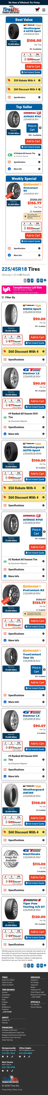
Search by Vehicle (8, 980)
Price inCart (32, 128)
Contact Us (6, 1020)
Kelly (3, 1000)
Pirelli (4, 1004)
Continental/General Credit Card (13, 1032)
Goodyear (5, 997)
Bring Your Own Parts (38, 994)
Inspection (34, 980)
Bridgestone (6, 1007)
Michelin (5, 1002)
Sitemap (5, 1022)
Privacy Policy (6, 1089)
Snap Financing (7, 1040)
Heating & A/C (36, 990)
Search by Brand (7, 985)
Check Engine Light (37, 992)
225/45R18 (14, 269)
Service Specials (36, 1007)
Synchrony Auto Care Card (11, 1037)
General (4, 992)
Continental (6, 995)
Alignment (34, 985)
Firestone (5, 1009)
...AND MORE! (35, 997)
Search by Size (7, 982)
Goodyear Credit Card (9, 1030)
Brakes (33, 987)
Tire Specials (35, 1004)
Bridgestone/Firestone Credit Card (14, 1035)
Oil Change (34, 982)
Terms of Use (17, 1089)
